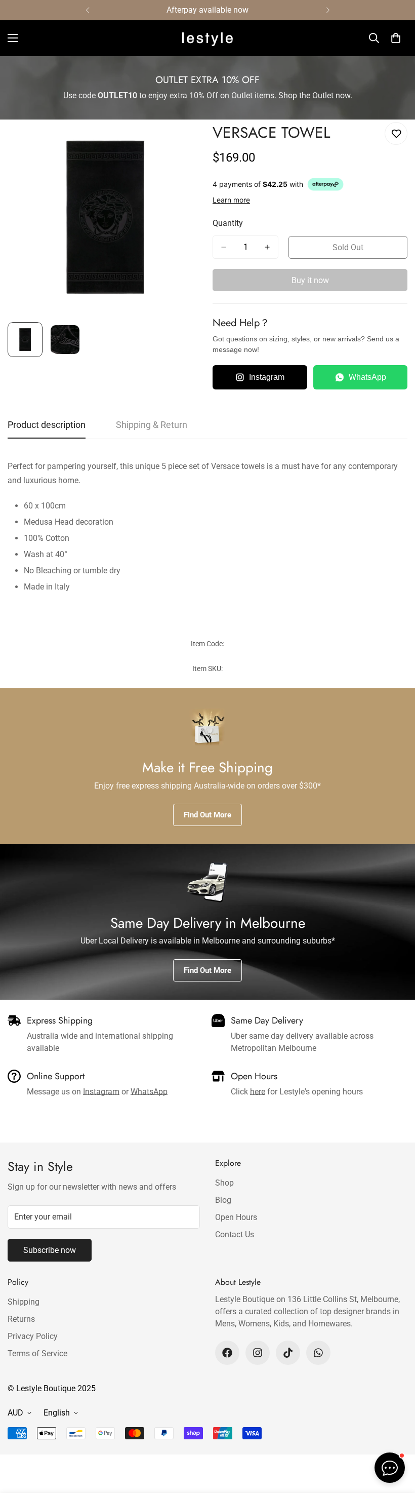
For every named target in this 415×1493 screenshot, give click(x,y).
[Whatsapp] (318, 1353)
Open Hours (236, 1217)
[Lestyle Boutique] (207, 38)
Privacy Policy (33, 1336)
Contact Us (234, 1234)
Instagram (266, 377)
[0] (395, 38)
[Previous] (87, 10)
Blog (223, 1200)
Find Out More (207, 814)
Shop (224, 1183)
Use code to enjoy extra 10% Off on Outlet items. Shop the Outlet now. (207, 95)
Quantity (228, 223)
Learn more (231, 199)
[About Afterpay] (325, 184)
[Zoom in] (181, 141)
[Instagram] (257, 1353)
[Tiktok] (288, 1353)
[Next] (327, 10)
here (257, 1091)
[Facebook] (227, 1353)
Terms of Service (37, 1353)
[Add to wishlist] (396, 133)
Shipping (23, 1302)
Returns (21, 1319)
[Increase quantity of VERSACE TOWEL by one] (267, 247)
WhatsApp (367, 377)
